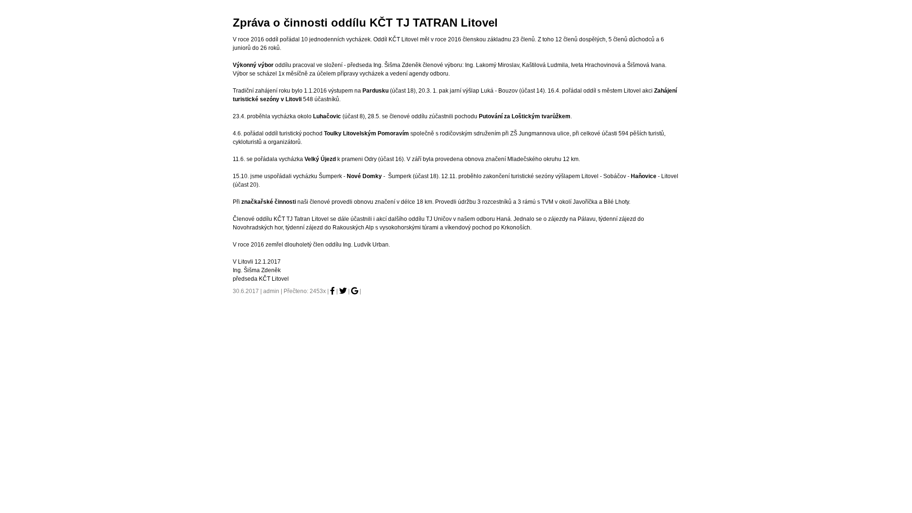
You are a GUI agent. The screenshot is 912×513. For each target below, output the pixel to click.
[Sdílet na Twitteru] (343, 291)
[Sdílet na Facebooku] (332, 291)
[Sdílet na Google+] (354, 291)
